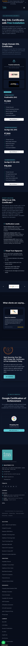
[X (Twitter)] (6, 486)
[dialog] (4, 645)
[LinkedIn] (14, 486)
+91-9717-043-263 (16, 474)
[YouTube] (16, 486)
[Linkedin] (11, 486)
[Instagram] (8, 486)
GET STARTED (9, 376)
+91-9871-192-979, (8, 474)
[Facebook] (3, 486)
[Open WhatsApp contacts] (3, 642)
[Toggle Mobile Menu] (24, 7)
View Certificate (15, 430)
